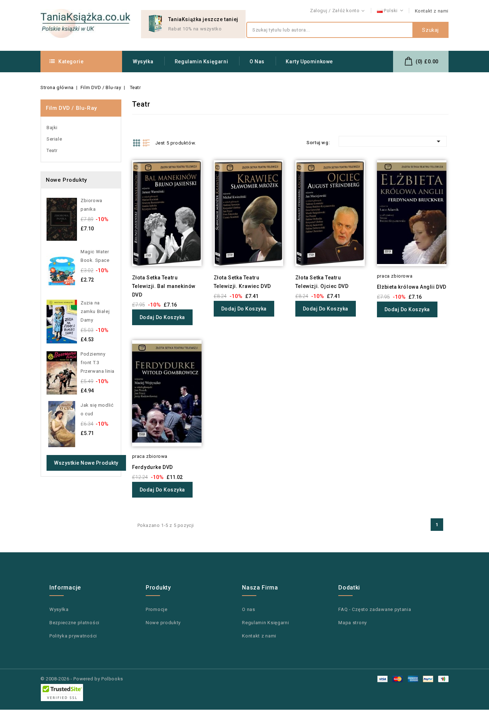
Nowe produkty (163, 622)
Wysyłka (143, 61)
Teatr (52, 150)
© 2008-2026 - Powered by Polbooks (81, 678)
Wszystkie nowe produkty (86, 463)
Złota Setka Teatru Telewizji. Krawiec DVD (242, 282)
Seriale (54, 139)
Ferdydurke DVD (152, 467)
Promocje (157, 609)
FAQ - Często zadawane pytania (374, 609)
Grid (136, 142)
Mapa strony (352, 622)
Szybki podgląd (122, 178)
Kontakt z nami (432, 11)
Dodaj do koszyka (162, 317)
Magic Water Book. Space (95, 256)
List (146, 142)
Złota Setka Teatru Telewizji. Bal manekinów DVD (163, 286)
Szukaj (430, 30)
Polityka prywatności (73, 636)
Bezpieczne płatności (74, 622)
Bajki (52, 127)
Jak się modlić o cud (97, 409)
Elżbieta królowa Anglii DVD (411, 287)
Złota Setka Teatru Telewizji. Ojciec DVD (322, 282)
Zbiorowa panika (91, 205)
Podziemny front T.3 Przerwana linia (98, 362)
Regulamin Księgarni (201, 61)
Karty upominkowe (309, 61)
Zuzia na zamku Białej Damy (95, 311)
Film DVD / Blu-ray (71, 108)
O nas (257, 61)
